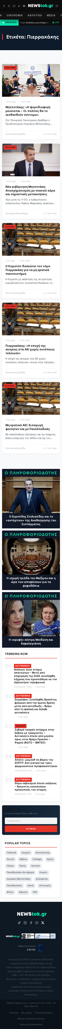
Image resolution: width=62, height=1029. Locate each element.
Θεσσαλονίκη (43, 852)
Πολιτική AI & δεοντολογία (31, 1024)
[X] (9, 6)
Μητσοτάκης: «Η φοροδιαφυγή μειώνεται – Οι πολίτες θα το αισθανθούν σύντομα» (28, 111)
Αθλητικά (35, 15)
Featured (11, 852)
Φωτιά (10, 859)
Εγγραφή (31, 829)
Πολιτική (10, 67)
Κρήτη (50, 859)
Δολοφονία (42, 879)
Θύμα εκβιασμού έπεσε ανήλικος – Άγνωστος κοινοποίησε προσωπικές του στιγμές (36, 786)
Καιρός (43, 872)
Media (51, 15)
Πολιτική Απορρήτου (44, 1013)
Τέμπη (22, 865)
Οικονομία (15, 15)
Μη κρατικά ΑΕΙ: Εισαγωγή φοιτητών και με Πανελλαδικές (28, 427)
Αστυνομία (45, 885)
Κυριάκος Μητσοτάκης (18, 879)
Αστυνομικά (22, 666)
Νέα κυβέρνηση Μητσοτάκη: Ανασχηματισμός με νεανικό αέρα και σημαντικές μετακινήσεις (30, 190)
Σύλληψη (37, 859)
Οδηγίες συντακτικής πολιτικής (31, 1018)
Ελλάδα (9, 226)
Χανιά (31, 885)
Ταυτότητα (13, 1013)
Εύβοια (23, 859)
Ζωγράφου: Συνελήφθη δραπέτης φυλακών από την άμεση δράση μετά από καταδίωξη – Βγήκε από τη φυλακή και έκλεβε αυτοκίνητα (35, 706)
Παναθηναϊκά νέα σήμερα (20, 872)
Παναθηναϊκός (14, 885)
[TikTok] (19, 6)
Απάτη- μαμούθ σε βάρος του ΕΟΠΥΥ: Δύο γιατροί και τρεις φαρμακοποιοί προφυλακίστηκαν (36, 763)
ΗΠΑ (35, 892)
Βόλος (10, 892)
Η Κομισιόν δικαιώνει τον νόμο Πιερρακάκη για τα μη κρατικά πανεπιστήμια (28, 270)
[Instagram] (14, 6)
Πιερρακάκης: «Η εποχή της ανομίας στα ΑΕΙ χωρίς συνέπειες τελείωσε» (30, 349)
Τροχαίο (26, 852)
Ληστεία (35, 865)
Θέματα (23, 892)
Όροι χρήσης (26, 1013)
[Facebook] (4, 6)
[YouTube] (24, 6)
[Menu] (56, 5)
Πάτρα (10, 865)
